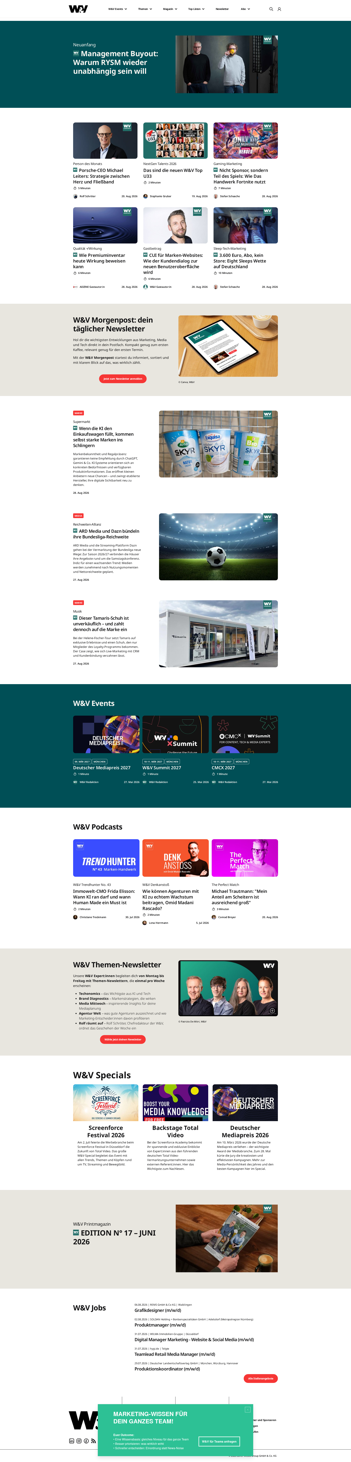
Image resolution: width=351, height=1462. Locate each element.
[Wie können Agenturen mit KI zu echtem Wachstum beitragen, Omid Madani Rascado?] (175, 858)
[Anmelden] (279, 9)
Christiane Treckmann (93, 917)
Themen (143, 9)
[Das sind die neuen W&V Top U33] (175, 140)
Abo (243, 9)
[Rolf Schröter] (75, 196)
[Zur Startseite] (92, 1420)
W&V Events (115, 9)
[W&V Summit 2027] (175, 734)
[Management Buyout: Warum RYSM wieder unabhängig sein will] (229, 64)
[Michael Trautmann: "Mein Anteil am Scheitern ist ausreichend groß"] (245, 858)
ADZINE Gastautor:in (92, 287)
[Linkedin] (72, 1441)
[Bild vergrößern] (272, 1010)
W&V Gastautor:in (160, 287)
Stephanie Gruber (160, 196)
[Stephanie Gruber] (145, 196)
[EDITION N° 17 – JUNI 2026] (229, 1239)
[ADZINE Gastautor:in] (75, 287)
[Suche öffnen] (271, 9)
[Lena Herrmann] (144, 923)
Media (78, 515)
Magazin (168, 9)
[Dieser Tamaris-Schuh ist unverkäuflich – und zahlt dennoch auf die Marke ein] (218, 633)
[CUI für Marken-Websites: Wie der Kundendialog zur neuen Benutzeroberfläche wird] (175, 225)
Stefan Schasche (230, 196)
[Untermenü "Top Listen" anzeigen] (203, 9)
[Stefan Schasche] (216, 196)
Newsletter (222, 9)
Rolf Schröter (88, 196)
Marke (78, 413)
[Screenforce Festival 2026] (105, 1129)
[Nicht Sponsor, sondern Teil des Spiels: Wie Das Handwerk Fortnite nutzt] (246, 140)
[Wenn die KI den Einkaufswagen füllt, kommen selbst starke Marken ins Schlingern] (218, 444)
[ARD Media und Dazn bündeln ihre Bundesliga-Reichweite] (218, 546)
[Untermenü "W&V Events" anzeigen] (125, 9)
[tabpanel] (106, 750)
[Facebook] (86, 1441)
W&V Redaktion (89, 782)
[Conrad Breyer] (214, 917)
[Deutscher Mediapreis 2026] (245, 1129)
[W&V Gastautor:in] (145, 287)
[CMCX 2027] (245, 734)
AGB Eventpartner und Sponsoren (255, 1420)
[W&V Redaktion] (75, 782)
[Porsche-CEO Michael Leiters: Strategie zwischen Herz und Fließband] (105, 140)
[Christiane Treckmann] (75, 917)
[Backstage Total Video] (175, 1129)
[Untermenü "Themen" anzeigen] (150, 9)
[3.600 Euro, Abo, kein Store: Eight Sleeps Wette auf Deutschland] (246, 225)
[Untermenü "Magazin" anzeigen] (176, 9)
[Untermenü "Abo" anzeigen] (248, 9)
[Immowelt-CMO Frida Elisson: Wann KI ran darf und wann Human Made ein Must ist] (106, 858)
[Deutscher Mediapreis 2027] (106, 734)
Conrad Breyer (227, 917)
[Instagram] (79, 1441)
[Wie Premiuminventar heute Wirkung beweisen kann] (105, 225)
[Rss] (94, 1441)
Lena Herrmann (158, 923)
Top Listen (194, 9)
